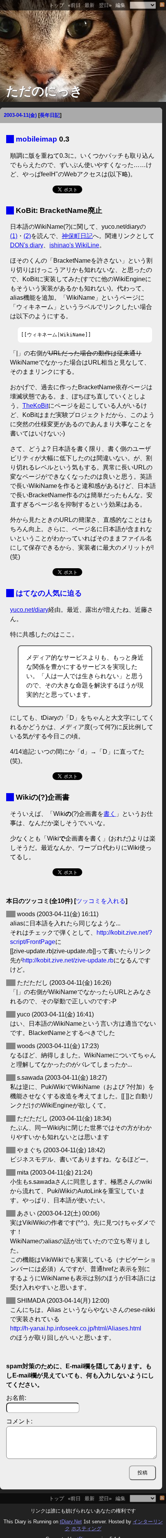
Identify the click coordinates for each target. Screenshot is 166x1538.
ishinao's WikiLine (74, 245)
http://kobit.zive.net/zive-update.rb (67, 960)
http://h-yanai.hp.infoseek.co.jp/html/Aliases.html (75, 1328)
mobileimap (36, 139)
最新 (90, 5)
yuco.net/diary (29, 609)
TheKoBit (35, 405)
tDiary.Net (71, 1521)
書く (109, 813)
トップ (56, 5)
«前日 (74, 5)
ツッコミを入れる (100, 901)
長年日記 (50, 115)
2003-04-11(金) (20, 115)
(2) (27, 236)
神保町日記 (77, 236)
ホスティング (86, 1528)
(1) (13, 236)
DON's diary (26, 245)
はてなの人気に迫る (49, 593)
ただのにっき (44, 91)
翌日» (105, 5)
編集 (120, 5)
